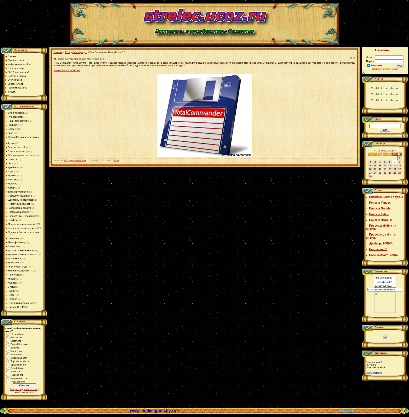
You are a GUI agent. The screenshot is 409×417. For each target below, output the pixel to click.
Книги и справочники (19, 270)
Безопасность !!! (17, 147)
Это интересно (16, 112)
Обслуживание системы (21, 155)
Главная (57, 52)
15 (399, 165)
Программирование (18, 212)
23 (370, 172)
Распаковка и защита (19, 208)
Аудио (11, 143)
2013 (67, 52)
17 (375, 169)
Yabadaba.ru (16, 368)
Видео (11, 129)
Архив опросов (30, 389)
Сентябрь (77, 52)
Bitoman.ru (16, 354)
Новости (12, 159)
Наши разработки (17, 121)
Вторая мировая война (20, 303)
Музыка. (12, 175)
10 (375, 165)
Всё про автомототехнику (22, 228)
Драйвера (13, 167)
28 (394, 172)
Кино (10, 133)
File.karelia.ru (17, 334)
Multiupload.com (18, 358)
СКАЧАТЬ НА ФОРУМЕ (67, 70)
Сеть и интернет (17, 151)
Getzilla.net (16, 337)
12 (385, 165)
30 (370, 176)
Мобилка (12, 183)
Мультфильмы (16, 242)
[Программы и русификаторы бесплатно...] (385, 312)
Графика (12, 125)
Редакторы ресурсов (19, 204)
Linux (10, 163)
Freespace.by (17, 381)
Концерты (13, 278)
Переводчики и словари (21, 216)
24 (375, 172)
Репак (11, 295)
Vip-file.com (16, 351)
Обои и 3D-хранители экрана (23, 137)
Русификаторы (16, 117)
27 (390, 172)
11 (380, 165)
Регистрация (392, 69)
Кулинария (13, 262)
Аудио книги (14, 258)
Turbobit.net (16, 375)
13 (390, 165)
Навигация (13, 238)
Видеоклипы (14, 246)
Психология (14, 274)
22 (399, 169)
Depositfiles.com (18, 344)
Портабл (12, 299)
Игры (10, 171)
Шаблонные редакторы (20, 200)
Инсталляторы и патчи (20, 195)
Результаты (16, 389)
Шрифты (12, 220)
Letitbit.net (15, 341)
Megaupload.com (19, 378)
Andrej (116, 160)
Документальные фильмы (22, 254)
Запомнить (376, 65)
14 (394, 165)
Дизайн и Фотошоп (18, 191)
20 (390, 169)
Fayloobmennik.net (20, 361)
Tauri (368, 372)
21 (394, 169)
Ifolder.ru (14, 347)
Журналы (13, 282)
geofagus (377, 372)
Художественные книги (20, 250)
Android (12, 179)
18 (380, 169)
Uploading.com (18, 364)
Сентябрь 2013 (385, 150)
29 (399, 172)
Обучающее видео (18, 266)
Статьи (12, 287)
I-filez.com (15, 371)
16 (370, 169)
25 (380, 172)
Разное (12, 291)
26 (385, 172)
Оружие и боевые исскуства (23, 232)
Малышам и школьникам (21, 224)
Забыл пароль (378, 69)
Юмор (11, 187)
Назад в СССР (16, 307)
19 (385, 169)
